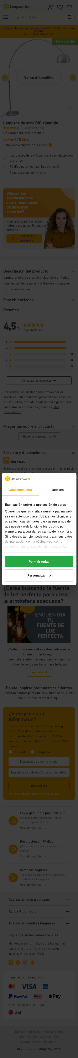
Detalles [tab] (58, 490)
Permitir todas (39, 561)
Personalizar (36, 575)
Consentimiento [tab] (20, 490)
